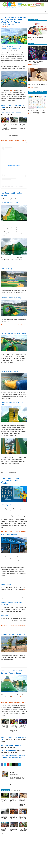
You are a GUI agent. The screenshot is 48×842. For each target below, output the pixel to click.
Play (5, 15)
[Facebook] (39, 1)
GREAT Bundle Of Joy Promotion (36, 37)
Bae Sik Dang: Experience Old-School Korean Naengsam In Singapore (4, 831)
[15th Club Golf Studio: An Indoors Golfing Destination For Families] (5, 795)
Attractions (9, 15)
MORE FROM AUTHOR (15, 790)
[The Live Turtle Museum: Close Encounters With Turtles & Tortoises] (14, 119)
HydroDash (12, 90)
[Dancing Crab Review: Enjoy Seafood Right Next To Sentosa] (14, 811)
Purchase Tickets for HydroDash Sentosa (13, 140)
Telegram (3, 48)
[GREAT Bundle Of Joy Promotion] (37, 29)
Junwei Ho (30, 113)
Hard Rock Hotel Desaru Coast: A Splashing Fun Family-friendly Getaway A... (37, 84)
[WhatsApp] (11, 764)
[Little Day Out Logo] (9, 5)
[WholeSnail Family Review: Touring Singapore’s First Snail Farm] (14, 795)
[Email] (13, 764)
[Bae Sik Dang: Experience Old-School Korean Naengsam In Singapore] (5, 824)
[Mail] (15, 782)
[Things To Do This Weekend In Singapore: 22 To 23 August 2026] (23, 721)
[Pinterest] (8, 764)
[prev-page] (1, 835)
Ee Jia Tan (4, 26)
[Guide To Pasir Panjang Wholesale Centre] (14, 824)
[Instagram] (41, 1)
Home (2, 15)
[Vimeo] (44, 1)
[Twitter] (43, 1)
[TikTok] (22, 782)
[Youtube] (46, 1)
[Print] (16, 764)
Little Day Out (30, 39)
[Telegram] (19, 764)
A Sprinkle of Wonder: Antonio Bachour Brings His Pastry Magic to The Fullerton (23, 817)
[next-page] (3, 835)
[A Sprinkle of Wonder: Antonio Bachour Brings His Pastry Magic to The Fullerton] (23, 811)
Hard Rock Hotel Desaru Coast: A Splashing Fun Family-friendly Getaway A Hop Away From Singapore (22, 803)
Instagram (14, 46)
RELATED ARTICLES (5, 790)
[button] (45, 11)
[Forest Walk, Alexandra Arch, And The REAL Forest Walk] (23, 119)
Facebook (20, 46)
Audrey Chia (30, 87)
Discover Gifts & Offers (8, 115)
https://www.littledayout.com (14, 774)
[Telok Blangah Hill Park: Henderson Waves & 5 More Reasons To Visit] (5, 811)
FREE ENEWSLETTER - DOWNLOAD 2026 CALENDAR (37, 92)
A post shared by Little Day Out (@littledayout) (14, 186)
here (24, 589)
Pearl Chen (30, 64)
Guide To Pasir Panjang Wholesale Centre (13, 829)
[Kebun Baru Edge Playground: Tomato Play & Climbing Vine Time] (23, 824)
